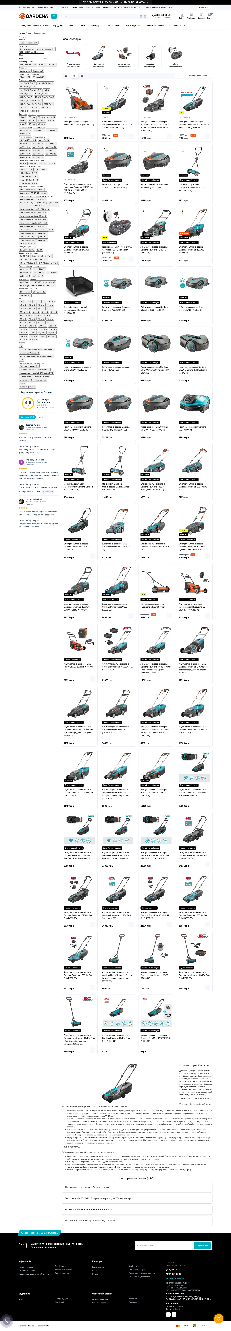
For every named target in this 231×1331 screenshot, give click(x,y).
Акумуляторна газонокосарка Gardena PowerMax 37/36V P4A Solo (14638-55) (193, 855)
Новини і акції (77, 7)
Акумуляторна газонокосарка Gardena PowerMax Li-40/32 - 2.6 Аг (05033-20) (78, 792)
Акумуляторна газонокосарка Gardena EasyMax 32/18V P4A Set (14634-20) (155, 1038)
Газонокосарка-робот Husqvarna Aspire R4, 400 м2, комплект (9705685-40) (117, 250)
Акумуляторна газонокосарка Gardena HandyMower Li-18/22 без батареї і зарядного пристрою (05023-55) (117, 976)
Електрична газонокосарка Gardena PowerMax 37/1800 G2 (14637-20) (78, 547)
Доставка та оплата (27, 7)
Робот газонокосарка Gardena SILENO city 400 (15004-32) (115, 428)
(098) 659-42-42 (163, 15)
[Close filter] (26, 37)
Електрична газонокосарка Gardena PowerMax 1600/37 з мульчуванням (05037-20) (77, 607)
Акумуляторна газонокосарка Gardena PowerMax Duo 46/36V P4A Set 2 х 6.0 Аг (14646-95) (78, 855)
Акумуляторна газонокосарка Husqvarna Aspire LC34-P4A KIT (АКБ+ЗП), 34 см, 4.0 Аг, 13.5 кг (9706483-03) (154, 126)
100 (178, 76)
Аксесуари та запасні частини (142, 1273)
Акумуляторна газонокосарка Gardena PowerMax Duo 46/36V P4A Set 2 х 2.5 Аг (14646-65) (154, 855)
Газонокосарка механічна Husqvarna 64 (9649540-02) (152, 605)
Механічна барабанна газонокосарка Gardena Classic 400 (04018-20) (116, 487)
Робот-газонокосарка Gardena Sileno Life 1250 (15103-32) (192, 308)
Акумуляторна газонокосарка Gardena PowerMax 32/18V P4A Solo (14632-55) (116, 915)
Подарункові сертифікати (155, 7)
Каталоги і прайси (103, 7)
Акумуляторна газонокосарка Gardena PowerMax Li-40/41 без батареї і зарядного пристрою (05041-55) (193, 668)
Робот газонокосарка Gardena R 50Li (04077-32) (193, 428)
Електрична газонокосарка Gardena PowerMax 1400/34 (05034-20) (76, 250)
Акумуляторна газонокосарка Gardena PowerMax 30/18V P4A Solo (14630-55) (193, 915)
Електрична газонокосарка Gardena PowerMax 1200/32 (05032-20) (191, 250)
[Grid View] (74, 75)
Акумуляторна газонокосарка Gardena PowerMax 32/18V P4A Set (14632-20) (154, 915)
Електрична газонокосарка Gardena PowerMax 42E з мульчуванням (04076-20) (152, 487)
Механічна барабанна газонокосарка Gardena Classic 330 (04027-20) (193, 187)
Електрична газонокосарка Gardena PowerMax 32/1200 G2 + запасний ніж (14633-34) (194, 125)
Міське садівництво (137, 1270)
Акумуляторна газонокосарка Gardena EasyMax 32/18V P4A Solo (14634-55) (116, 1038)
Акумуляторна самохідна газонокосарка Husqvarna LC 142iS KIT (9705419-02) (192, 607)
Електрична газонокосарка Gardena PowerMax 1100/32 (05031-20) (114, 607)
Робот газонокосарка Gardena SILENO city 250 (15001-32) (154, 186)
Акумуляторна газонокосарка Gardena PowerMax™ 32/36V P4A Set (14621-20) (117, 667)
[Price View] (82, 75)
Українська (203, 7)
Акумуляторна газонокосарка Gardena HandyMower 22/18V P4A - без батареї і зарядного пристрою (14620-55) (79, 1039)
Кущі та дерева (135, 1266)
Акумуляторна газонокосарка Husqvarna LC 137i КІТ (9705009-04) (78, 667)
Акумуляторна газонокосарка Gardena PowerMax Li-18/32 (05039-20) (153, 792)
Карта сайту (60, 1302)
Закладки (133, 1298)
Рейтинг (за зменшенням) (198, 76)
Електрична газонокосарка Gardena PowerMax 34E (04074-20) (116, 547)
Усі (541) (42, 417)
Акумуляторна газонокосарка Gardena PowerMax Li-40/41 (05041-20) (153, 250)
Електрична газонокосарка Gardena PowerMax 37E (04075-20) (193, 487)
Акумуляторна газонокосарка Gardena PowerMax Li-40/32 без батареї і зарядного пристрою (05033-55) (154, 731)
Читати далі (48, 492)
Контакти (89, 7)
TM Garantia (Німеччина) (140, 1276)
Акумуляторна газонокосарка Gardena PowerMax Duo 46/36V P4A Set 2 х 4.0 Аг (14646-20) (116, 855)
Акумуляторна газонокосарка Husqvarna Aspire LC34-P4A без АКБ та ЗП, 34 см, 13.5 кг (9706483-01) (78, 188)
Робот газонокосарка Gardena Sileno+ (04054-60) (115, 368)
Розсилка (133, 1302)
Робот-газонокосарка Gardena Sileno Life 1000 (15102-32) (77, 368)
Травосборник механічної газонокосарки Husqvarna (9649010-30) (75, 310)
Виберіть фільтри (38, 380)
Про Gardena (62, 7)
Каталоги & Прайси (27, 1270)
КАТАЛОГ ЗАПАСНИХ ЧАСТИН (127, 7)
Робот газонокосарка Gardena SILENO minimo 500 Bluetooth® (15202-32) (154, 370)
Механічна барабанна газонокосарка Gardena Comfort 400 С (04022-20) (78, 487)
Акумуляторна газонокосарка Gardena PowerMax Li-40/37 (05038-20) (115, 730)
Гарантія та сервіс (46, 7)
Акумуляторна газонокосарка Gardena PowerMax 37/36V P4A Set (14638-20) (78, 915)
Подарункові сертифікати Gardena (34, 1274)
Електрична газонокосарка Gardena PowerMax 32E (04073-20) (154, 547)
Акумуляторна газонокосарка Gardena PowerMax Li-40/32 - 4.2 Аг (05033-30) (193, 730)
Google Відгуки (61, 1298)
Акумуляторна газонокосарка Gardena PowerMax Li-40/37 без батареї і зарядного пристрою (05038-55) (78, 731)
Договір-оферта (62, 1273)
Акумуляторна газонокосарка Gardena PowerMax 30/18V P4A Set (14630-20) (78, 975)
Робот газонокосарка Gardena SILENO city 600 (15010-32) (77, 428)
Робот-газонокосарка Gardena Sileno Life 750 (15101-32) (116, 308)
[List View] (66, 75)
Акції (171, 7)
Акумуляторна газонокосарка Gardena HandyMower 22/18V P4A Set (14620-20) (194, 975)
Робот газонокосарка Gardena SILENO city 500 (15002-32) (115, 186)
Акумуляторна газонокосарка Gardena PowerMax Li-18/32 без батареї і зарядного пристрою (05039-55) (116, 794)
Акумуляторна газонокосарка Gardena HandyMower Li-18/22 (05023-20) (154, 975)
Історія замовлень (100, 1303)
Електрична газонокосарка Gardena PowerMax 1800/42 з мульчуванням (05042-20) (192, 547)
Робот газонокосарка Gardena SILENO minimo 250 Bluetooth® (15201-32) (193, 370)
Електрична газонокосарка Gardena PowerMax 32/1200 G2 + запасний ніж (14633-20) (117, 125)
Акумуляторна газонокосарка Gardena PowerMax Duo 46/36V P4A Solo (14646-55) (193, 792)
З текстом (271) (27, 417)
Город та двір (98, 1267)
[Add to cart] (92, 136)
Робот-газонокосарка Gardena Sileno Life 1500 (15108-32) (154, 308)
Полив (95, 1274)
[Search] (145, 16)
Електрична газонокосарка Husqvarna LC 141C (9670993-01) (79, 123)
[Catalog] (54, 16)
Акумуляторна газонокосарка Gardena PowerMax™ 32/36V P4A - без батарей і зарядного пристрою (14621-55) (155, 668)
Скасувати (24, 380)
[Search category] (141, 16)
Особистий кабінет (100, 1299)
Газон (94, 1270)
